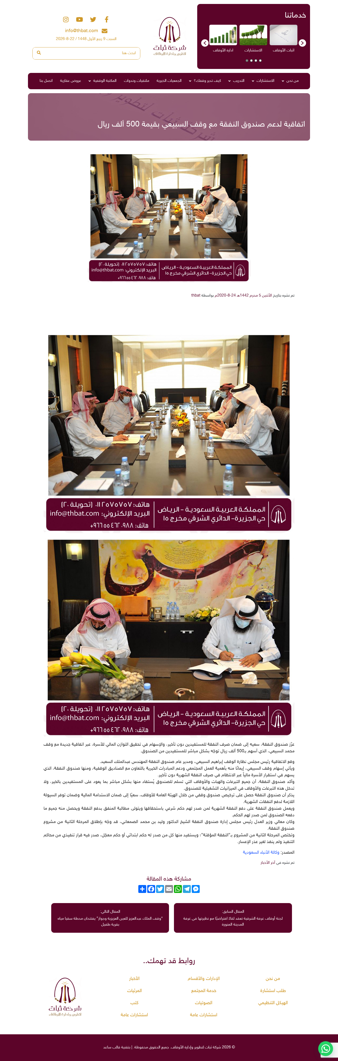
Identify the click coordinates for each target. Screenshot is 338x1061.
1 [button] (260, 60)
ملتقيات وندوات (136, 81)
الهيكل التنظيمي (273, 1003)
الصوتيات (203, 1003)
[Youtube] (79, 19)
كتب (134, 1003)
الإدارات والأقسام (204, 979)
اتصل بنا (46, 81)
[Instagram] (66, 19)
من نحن (293, 81)
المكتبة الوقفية (105, 81)
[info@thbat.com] (104, 31)
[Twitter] (93, 19)
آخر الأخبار (268, 863)
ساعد (107, 1047)
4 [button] (246, 60)
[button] (205, 43)
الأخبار (134, 979)
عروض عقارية (70, 81)
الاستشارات (265, 81)
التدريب (238, 81)
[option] (283, 40)
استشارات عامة (203, 1015)
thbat (195, 295)
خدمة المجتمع (203, 991)
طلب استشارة (273, 991)
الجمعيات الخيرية (169, 81)
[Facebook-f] (106, 19)
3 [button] (251, 60)
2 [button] (255, 60)
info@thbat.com (81, 31)
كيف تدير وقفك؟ (207, 81)
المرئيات (134, 991)
